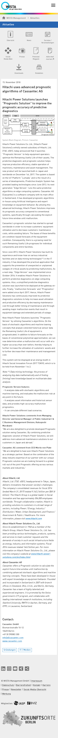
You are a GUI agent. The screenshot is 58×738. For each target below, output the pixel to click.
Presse (5, 690)
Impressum (36, 681)
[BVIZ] (32, 703)
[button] (3, 669)
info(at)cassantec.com (12, 638)
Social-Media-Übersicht (35, 690)
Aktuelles (34, 18)
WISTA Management (16, 18)
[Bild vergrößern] (29, 126)
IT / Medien (25, 650)
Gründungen (10, 650)
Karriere (46, 685)
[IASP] (19, 703)
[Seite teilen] (27, 669)
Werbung (6, 694)
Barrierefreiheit (23, 685)
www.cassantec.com (12, 641)
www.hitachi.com (33, 519)
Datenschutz (8, 685)
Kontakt (36, 685)
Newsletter (16, 690)
